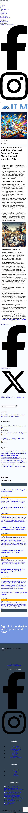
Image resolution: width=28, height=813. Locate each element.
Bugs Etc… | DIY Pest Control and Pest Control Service (13, 801)
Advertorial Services (5, 17)
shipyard (9, 464)
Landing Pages (4, 19)
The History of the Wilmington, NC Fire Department (14, 433)
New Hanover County (11, 397)
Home (1, 3)
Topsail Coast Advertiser (14, 319)
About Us (2, 5)
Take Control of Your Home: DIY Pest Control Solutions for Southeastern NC (12, 439)
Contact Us (3, 6)
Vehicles (16, 772)
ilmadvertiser (7, 457)
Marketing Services (15, 747)
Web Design (3, 14)
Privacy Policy (3, 12)
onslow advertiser (10, 462)
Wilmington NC (21, 397)
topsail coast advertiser (15, 464)
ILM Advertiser (5, 324)
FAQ (1, 8)
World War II (22, 466)
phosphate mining (4, 464)
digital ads (14, 455)
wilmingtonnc (7, 466)
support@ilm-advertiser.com (7, 24)
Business (3, 397)
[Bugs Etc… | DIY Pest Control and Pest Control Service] (14, 799)
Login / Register (4, 9)
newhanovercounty (14, 460)
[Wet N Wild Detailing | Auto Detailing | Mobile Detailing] (14, 788)
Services (16, 774)
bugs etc (12, 451)
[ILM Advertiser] (8, 803)
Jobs (15, 771)
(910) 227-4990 (4, 21)
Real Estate (15, 775)
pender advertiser (16, 462)
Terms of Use (3, 13)
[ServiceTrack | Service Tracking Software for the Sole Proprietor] (14, 793)
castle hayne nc (11, 453)
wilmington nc (16, 466)
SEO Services (3, 16)
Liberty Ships (3, 460)
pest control (23, 462)
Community (16, 770)
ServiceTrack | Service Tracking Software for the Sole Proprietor (12, 795)
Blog (1, 10)
